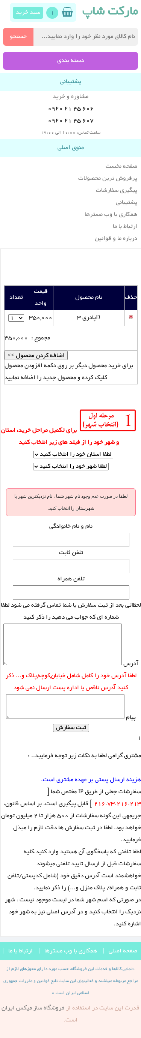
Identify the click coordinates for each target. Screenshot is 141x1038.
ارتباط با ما (125, 227)
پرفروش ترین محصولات (107, 179)
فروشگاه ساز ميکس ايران (33, 1008)
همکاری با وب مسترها (111, 215)
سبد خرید (28, 13)
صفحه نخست (121, 167)
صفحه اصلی (123, 951)
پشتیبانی (126, 203)
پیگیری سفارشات (116, 191)
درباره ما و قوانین (116, 239)
